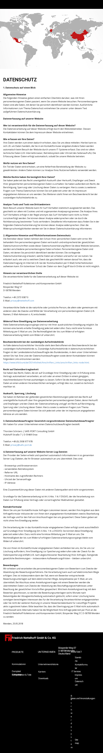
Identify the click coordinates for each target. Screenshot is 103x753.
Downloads (43, 678)
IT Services (76, 671)
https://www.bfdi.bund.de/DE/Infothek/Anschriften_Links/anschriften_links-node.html (46, 362)
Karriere (41, 671)
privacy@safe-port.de (21, 444)
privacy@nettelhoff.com (22, 300)
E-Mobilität (16, 674)
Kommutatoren (19, 664)
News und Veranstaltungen (83, 698)
